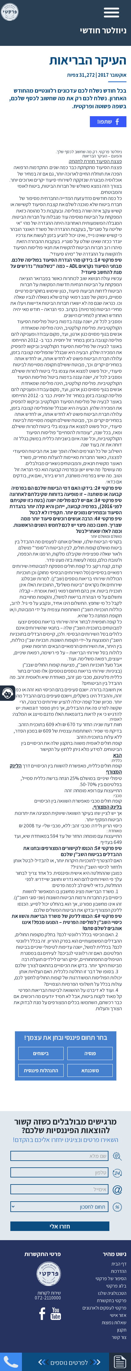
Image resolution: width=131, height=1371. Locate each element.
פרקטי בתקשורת (111, 1300)
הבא (117, 755)
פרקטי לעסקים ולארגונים (104, 1308)
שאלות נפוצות (114, 1322)
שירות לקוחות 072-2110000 (48, 1295)
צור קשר (119, 1337)
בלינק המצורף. (107, 807)
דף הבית (119, 1264)
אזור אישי (118, 1315)
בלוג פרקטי (116, 1286)
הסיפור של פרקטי (111, 1278)
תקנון (121, 1330)
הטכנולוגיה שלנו (112, 1293)
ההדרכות (118, 1271)
